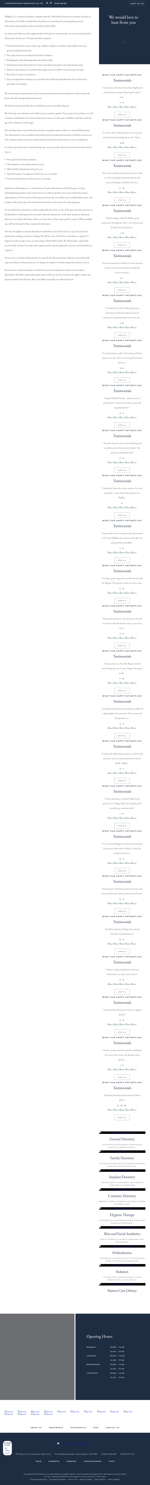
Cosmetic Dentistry (122, 1195)
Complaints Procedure (57, 1479)
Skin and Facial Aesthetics (122, 1233)
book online (137, 3)
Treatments (56, 1428)
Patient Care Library (122, 1290)
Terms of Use (73, 1479)
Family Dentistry (122, 1157)
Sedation (122, 1271)
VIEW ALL (122, 115)
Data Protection (100, 1479)
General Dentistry (122, 1138)
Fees (96, 1428)
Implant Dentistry (122, 1176)
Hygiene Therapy (122, 1214)
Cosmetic (54, 1461)
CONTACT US (127, 1454)
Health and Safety (86, 1479)
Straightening (93, 1461)
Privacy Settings (114, 1479)
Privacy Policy (82, 1477)
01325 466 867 (61, 3)
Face (111, 1461)
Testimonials (78, 1428)
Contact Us (113, 1428)
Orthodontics (122, 1252)
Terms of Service (96, 1477)
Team (38, 1461)
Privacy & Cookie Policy (38, 1479)
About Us (36, 1428)
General (72, 1461)
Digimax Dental (120, 1474)
